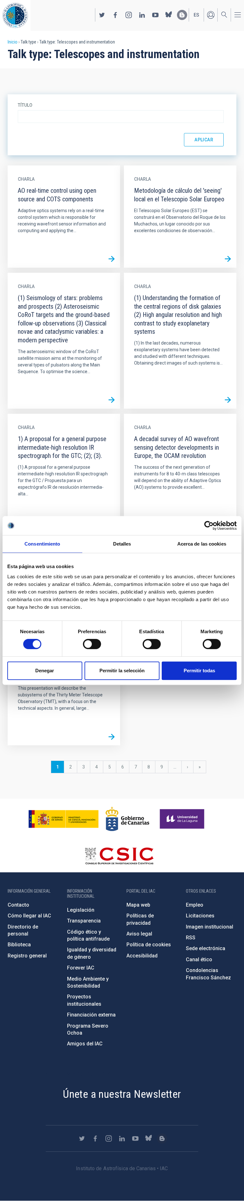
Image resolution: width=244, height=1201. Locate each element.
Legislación (80, 910)
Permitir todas (199, 670)
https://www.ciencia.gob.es (63, 819)
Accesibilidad (142, 956)
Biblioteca (19, 945)
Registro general (27, 956)
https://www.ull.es (183, 819)
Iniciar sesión (210, 15)
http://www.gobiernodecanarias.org (127, 819)
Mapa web (138, 905)
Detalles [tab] (122, 544)
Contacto (18, 905)
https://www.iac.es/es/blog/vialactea (182, 15)
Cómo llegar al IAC (29, 916)
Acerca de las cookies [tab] (201, 544)
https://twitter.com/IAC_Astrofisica (102, 15)
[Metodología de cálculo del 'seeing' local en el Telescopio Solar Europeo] (227, 259)
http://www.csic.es (119, 856)
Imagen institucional (209, 927)
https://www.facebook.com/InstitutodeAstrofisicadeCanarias (115, 15)
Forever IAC (80, 968)
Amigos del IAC (85, 1044)
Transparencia (84, 921)
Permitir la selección (122, 670)
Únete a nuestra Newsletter (122, 1094)
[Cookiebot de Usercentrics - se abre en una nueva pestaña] (209, 525)
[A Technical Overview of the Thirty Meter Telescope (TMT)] (111, 736)
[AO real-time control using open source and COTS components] (111, 259)
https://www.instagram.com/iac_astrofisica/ (128, 15)
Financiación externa (91, 1015)
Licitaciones (200, 916)
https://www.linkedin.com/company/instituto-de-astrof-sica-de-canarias (142, 15)
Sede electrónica (205, 948)
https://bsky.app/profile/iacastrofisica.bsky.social (168, 15)
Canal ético (199, 959)
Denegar (44, 670)
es (196, 14)
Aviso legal (139, 934)
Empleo (194, 905)
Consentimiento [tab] (42, 544)
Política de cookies (148, 945)
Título (25, 105)
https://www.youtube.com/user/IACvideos (155, 15)
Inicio (12, 41)
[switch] (92, 644)
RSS (190, 938)
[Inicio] (15, 15)
